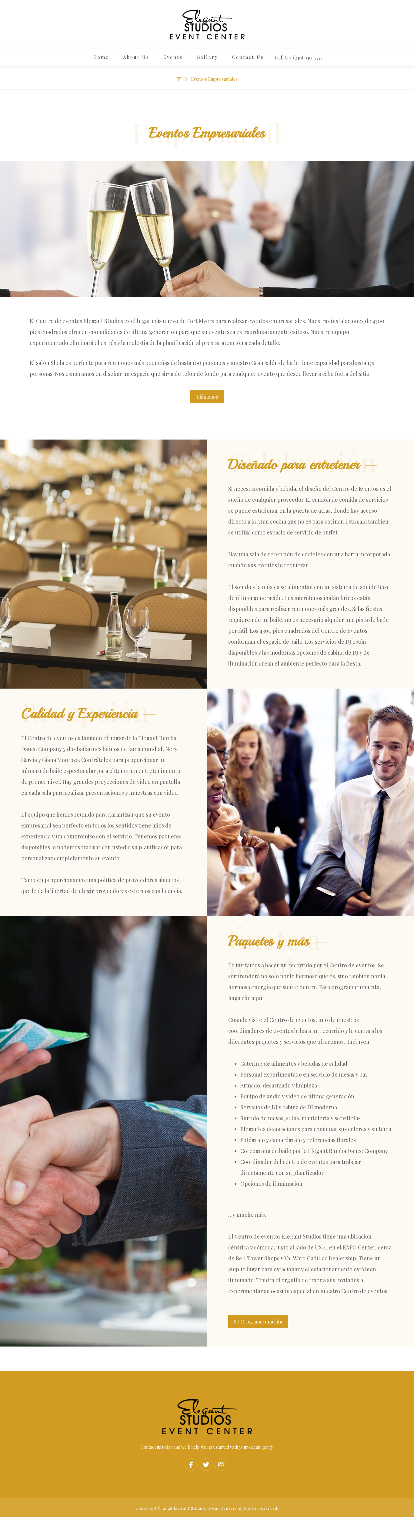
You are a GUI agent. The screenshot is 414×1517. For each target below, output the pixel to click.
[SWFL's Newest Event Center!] (207, 24)
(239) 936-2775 (307, 57)
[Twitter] (206, 1464)
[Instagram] (221, 1464)
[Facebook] (191, 1464)
